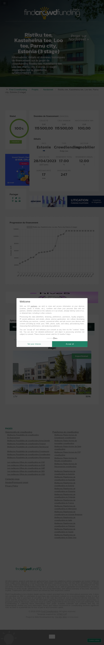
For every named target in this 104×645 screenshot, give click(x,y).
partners (34, 306)
